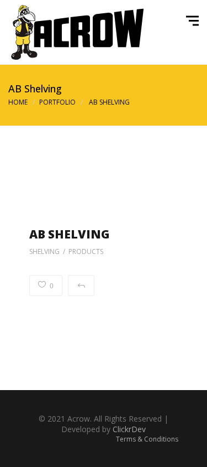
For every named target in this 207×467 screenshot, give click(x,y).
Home (18, 102)
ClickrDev (129, 429)
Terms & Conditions (147, 439)
